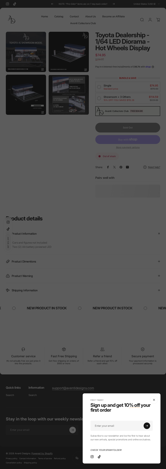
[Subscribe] (147, 426)
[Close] (154, 400)
